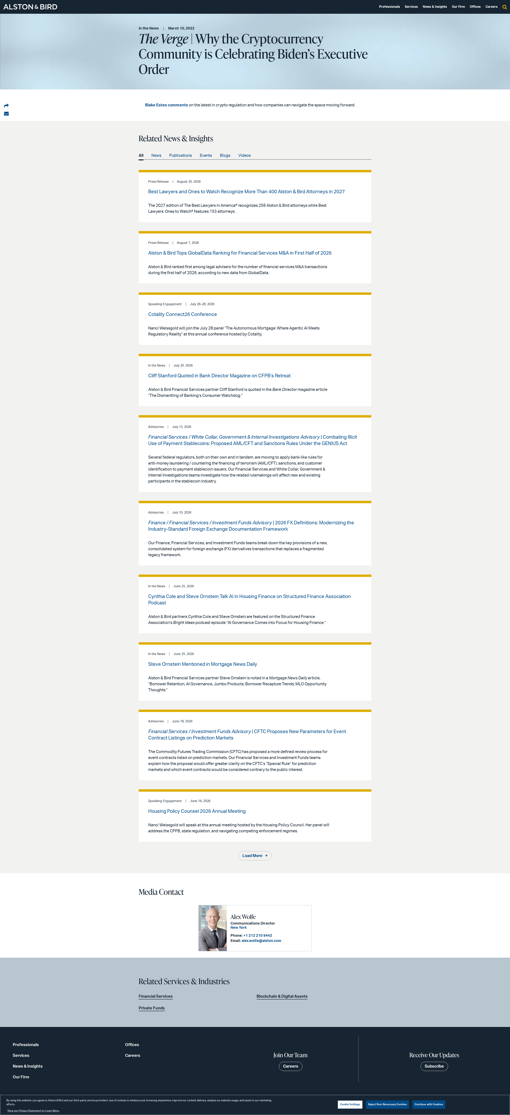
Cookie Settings (350, 1104)
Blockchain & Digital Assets (282, 996)
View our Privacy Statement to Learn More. (33, 1111)
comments (178, 105)
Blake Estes (156, 105)
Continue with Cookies (429, 1104)
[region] (255, 1105)
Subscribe (434, 1066)
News (156, 156)
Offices (475, 6)
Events (206, 156)
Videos (244, 156)
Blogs (225, 156)
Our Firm (458, 6)
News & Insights (435, 6)
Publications (180, 156)
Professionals (389, 6)
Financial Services (156, 996)
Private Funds (152, 1008)
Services (411, 6)
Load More (252, 856)
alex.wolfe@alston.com (261, 941)
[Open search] (504, 6)
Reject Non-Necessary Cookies (387, 1104)
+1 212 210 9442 (257, 936)
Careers (491, 6)
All (141, 156)
